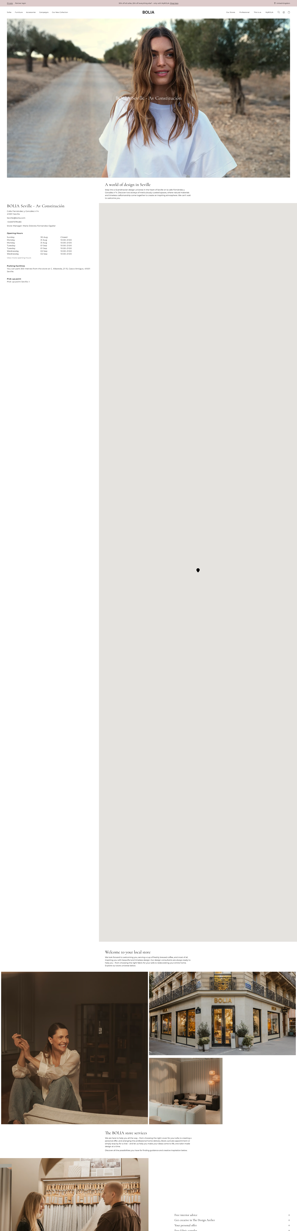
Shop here (174, 3)
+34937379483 (14, 222)
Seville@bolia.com (16, 218)
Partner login (20, 3)
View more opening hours (19, 258)
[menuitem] (10, 12)
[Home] (148, 12)
